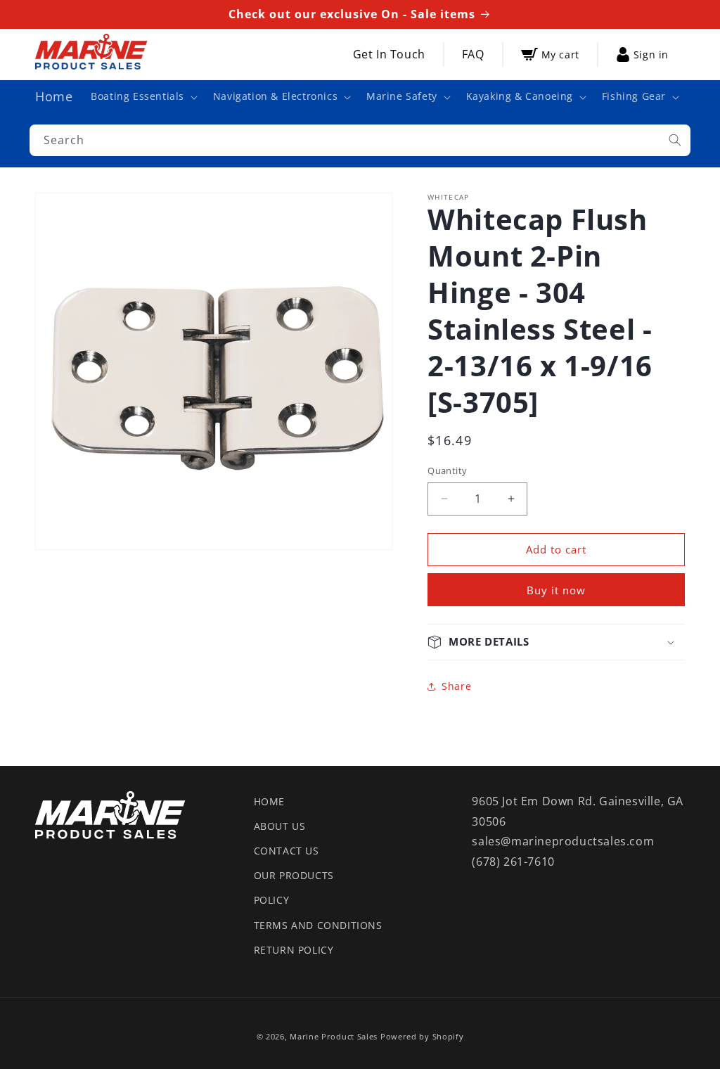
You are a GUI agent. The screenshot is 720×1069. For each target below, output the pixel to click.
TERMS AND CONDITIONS (318, 925)
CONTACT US (286, 850)
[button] (142, 96)
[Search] (675, 139)
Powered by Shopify (422, 1036)
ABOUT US (280, 826)
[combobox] (360, 140)
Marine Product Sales (334, 1036)
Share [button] (456, 686)
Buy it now (556, 590)
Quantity (447, 470)
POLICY (272, 900)
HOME (269, 801)
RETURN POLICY (294, 949)
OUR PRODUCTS (294, 875)
